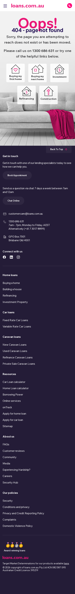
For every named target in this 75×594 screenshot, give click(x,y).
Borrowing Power (13, 394)
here (66, 563)
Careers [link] (7, 476)
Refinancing (26, 98)
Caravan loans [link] (12, 336)
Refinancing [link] (9, 295)
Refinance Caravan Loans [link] (18, 357)
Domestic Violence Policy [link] (18, 526)
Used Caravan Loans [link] (15, 351)
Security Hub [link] (10, 482)
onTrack (7, 407)
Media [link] (6, 463)
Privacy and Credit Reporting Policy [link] (23, 513)
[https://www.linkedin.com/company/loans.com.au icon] (11, 257)
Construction (48, 98)
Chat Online (13, 200)
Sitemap (8, 426)
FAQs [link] (6, 444)
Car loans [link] (8, 312)
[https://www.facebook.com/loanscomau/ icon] (4, 257)
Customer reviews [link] (14, 450)
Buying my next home (37, 78)
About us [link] (8, 436)
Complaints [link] (9, 519)
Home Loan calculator (16, 388)
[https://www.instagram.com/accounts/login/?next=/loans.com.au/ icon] (18, 257)
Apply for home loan (14, 413)
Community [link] (9, 457)
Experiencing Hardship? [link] (16, 469)
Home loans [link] (10, 275)
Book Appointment (17, 175)
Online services (12, 400)
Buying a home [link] (11, 283)
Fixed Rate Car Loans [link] (15, 320)
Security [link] (8, 500)
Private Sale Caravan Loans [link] (19, 363)
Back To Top (56, 149)
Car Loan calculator (14, 382)
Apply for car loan (13, 420)
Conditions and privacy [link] (16, 507)
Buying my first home (15, 78)
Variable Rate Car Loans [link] (17, 326)
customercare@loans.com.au (26, 213)
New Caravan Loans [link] (15, 344)
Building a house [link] (12, 289)
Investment (59, 76)
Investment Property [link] (15, 302)
